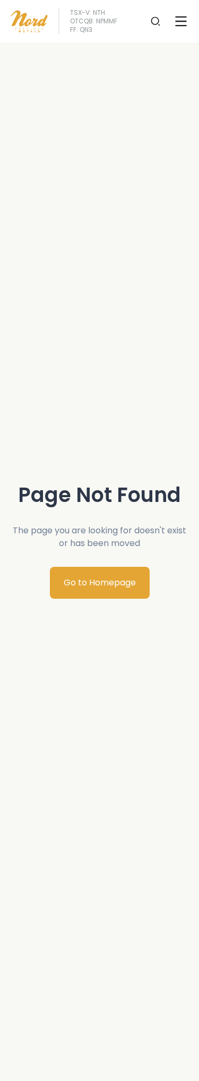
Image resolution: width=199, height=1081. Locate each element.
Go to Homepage (100, 582)
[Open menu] (181, 21)
